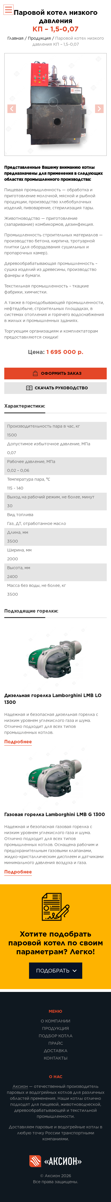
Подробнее (18, 741)
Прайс (55, 1043)
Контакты (55, 1058)
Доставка (55, 1050)
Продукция (55, 1028)
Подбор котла (56, 1036)
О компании (55, 1021)
